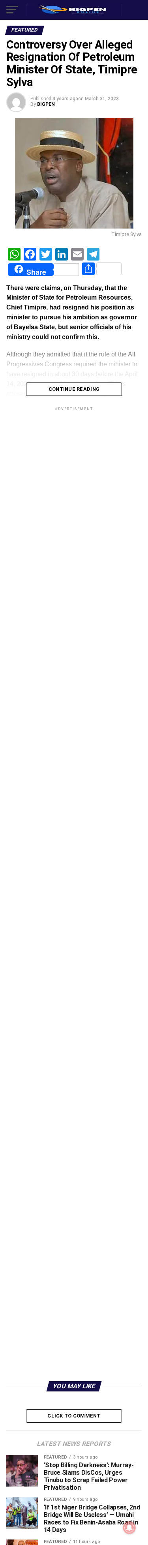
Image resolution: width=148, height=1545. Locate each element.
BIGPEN (46, 104)
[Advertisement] (74, 1299)
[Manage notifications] (129, 1527)
